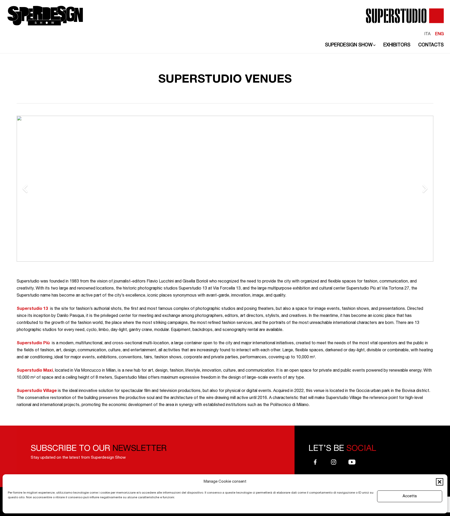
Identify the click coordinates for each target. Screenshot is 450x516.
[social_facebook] (315, 462)
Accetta (410, 496)
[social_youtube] (352, 462)
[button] (439, 481)
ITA (427, 34)
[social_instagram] (333, 462)
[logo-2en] (45, 16)
